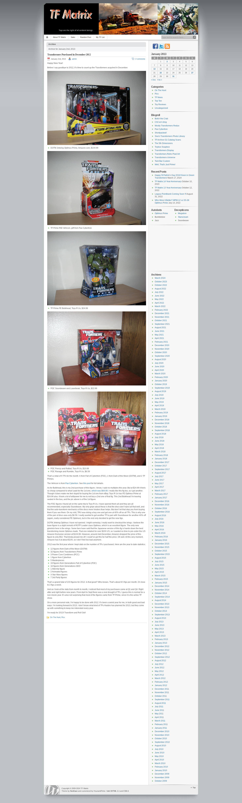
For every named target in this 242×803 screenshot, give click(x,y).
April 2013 (159, 632)
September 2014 (162, 597)
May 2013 (159, 629)
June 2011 (159, 710)
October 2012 (161, 653)
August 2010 (160, 745)
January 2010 (161, 770)
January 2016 (161, 540)
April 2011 (159, 717)
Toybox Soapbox (162, 147)
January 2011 (161, 728)
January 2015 (161, 583)
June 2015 (159, 565)
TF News (159, 97)
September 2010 (162, 742)
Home (47, 37)
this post (87, 483)
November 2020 (162, 349)
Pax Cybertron (71, 483)
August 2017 (160, 473)
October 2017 (161, 466)
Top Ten (158, 101)
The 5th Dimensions (164, 143)
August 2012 (160, 660)
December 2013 (162, 604)
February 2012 (161, 682)
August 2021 (160, 327)
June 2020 (159, 366)
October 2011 (161, 696)
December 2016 (162, 501)
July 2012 (159, 664)
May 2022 (159, 299)
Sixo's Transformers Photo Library (170, 136)
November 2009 (162, 777)
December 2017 (162, 462)
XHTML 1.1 (115, 791)
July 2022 (159, 292)
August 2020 (160, 359)
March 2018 (160, 451)
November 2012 (162, 650)
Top (194, 788)
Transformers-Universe (165, 157)
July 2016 (159, 519)
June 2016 (159, 522)
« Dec (153, 80)
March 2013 (160, 636)
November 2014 (162, 590)
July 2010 (159, 749)
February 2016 (161, 536)
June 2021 (159, 331)
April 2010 (159, 760)
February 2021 (161, 342)
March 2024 (160, 278)
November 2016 (162, 505)
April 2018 (159, 448)
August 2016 (160, 515)
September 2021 (162, 324)
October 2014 (161, 593)
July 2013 (159, 622)
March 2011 (160, 721)
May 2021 (159, 335)
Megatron (182, 213)
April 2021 (159, 338)
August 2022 (160, 289)
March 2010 (160, 763)
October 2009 (161, 781)
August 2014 (160, 600)
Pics (63, 617)
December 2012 (162, 646)
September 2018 (162, 430)
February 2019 (161, 412)
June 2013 (159, 625)
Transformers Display (164, 150)
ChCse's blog (161, 122)
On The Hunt (55, 617)
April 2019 (159, 405)
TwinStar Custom (162, 161)
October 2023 (161, 281)
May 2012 (159, 671)
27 (192, 73)
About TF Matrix (59, 37)
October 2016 (161, 508)
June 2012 (159, 667)
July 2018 (159, 437)
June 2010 (159, 753)
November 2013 (162, 607)
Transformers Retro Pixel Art (167, 154)
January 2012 (161, 685)
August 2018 (160, 434)
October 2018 (161, 427)
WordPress (52, 790)
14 (154, 69)
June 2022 (159, 296)
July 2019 (159, 395)
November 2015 (162, 547)
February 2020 (161, 377)
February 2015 (161, 579)
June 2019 (159, 398)
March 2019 (160, 409)
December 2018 (162, 420)
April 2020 (159, 370)
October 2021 (161, 320)
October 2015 (161, 551)
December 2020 (162, 345)
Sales (73, 37)
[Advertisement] (171, 247)
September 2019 (162, 388)
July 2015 (159, 561)
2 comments (140, 59)
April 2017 (159, 487)
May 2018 (159, 444)
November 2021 (162, 317)
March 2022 (160, 306)
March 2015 (160, 575)
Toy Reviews (160, 104)
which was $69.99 (100, 491)
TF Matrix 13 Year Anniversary (168, 188)
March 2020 (160, 373)
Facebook (155, 46)
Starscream (183, 217)
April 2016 (159, 529)
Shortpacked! (161, 133)
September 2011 (162, 699)
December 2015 (162, 544)
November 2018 (162, 423)
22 (161, 73)
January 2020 (161, 381)
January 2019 (161, 416)
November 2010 (162, 735)
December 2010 (162, 731)
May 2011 (159, 714)
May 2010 (159, 756)
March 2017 (160, 490)
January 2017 (161, 498)
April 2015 (159, 572)
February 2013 (161, 639)
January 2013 (161, 643)
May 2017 (159, 483)
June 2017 (159, 480)
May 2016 (159, 526)
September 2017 (162, 469)
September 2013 (162, 614)
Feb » (159, 80)
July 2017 (159, 476)
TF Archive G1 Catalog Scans (168, 140)
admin (74, 59)
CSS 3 (126, 791)
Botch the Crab (161, 118)
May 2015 (159, 568)
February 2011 (161, 724)
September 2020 (162, 356)
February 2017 (161, 494)
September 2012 (162, 657)
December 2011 (162, 689)
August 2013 (160, 618)
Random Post (85, 37)
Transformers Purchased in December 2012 (69, 54)
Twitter (161, 46)
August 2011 (160, 703)
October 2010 (161, 738)
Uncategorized (161, 108)
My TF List (100, 37)
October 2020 (161, 352)
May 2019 (159, 402)
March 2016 (160, 533)
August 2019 (160, 391)
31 (173, 76)
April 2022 (159, 303)
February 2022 (161, 310)
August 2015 (160, 558)
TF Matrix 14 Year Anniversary (168, 181)
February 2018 (161, 455)
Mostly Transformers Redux (167, 126)
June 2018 (159, 441)
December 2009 (162, 774)
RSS (167, 46)
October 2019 (161, 384)
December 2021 (162, 313)
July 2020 (159, 363)
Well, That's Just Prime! (165, 164)
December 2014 (162, 586)
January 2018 (161, 459)
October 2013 (161, 611)
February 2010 (161, 767)
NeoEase (74, 791)
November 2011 (162, 692)
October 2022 (161, 285)
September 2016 (162, 512)
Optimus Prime (161, 213)
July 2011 (159, 706)
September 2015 (162, 554)
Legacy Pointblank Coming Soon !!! (170, 194)
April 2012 (159, 675)
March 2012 (160, 678)
